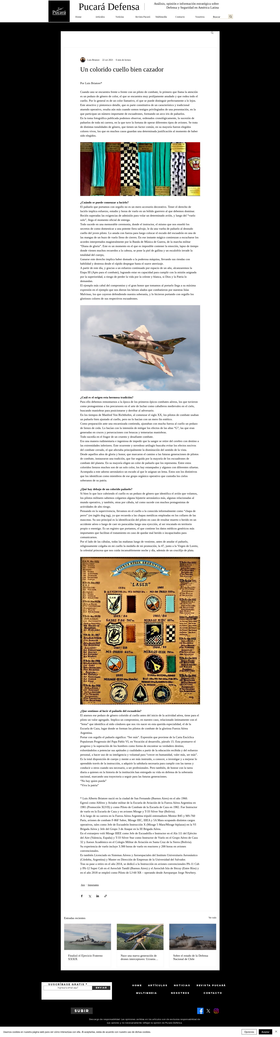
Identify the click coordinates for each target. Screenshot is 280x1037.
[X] (208, 1011)
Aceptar (265, 1031)
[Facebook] (200, 1011)
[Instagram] (216, 1011)
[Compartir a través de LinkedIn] (97, 896)
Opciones (249, 1031)
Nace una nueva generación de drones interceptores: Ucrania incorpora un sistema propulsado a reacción (140, 957)
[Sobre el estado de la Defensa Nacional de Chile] (192, 937)
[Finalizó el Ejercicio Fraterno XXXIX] (87, 937)
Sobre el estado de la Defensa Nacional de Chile (190, 957)
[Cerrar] (276, 1031)
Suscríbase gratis (66, 984)
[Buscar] (230, 16)
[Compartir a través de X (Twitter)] (89, 896)
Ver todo (212, 917)
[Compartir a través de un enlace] (105, 896)
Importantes (93, 885)
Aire (83, 885)
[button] (103, 17)
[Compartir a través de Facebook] (81, 896)
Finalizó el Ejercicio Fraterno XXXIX (85, 957)
